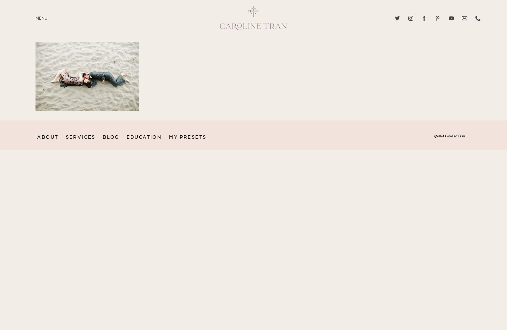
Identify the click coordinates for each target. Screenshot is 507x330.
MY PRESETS (187, 137)
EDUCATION (144, 137)
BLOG (111, 137)
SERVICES (81, 137)
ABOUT (47, 137)
